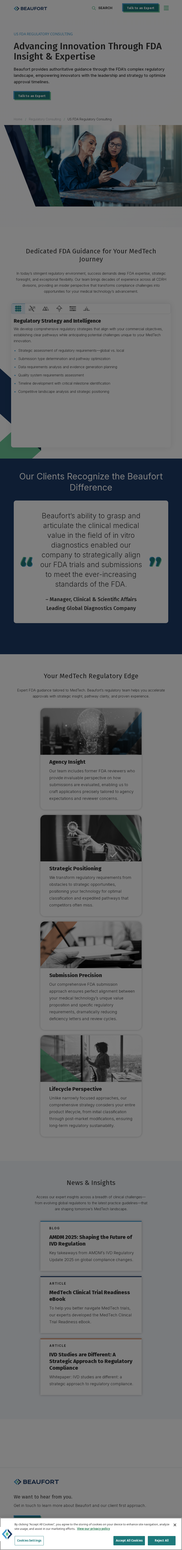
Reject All (162, 1540)
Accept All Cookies (129, 1540)
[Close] (175, 1525)
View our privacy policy (93, 1529)
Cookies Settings (29, 1540)
